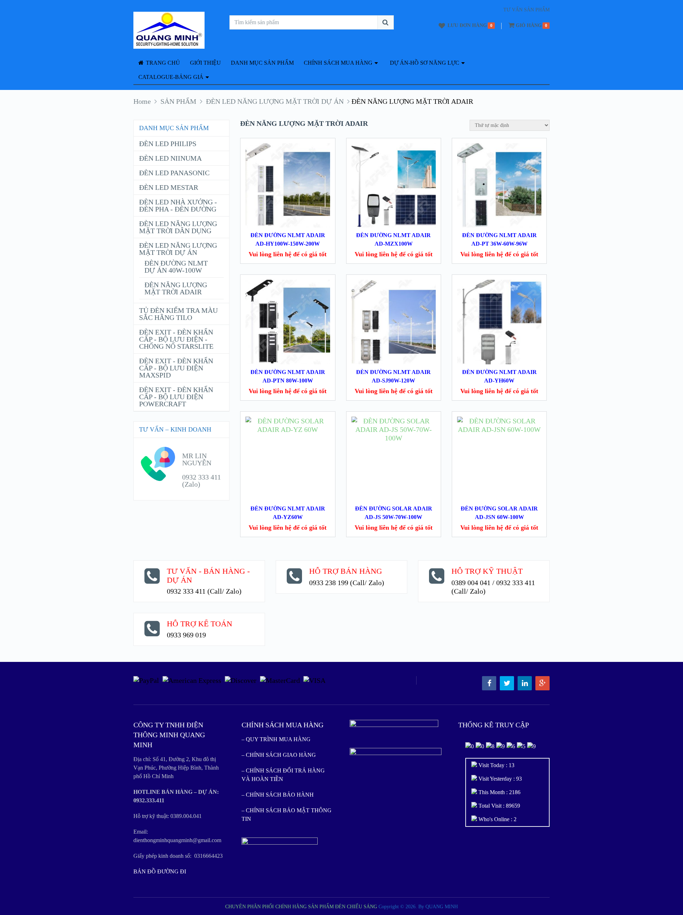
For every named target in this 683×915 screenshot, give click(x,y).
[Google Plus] (542, 683)
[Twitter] (507, 683)
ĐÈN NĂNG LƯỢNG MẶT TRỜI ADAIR (175, 288)
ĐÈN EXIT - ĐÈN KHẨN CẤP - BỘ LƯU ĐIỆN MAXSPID (176, 368)
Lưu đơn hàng (467, 25)
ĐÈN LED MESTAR (168, 187)
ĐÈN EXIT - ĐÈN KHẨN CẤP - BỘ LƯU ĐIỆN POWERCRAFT (176, 396)
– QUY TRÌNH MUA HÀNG (276, 739)
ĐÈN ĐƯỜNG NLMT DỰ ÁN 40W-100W (176, 266)
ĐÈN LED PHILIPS (167, 143)
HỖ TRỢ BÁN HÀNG (345, 571)
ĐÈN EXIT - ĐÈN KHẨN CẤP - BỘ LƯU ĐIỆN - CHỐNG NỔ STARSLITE (176, 339)
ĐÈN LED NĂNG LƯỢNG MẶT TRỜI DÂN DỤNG (178, 227)
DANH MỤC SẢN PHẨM (262, 63)
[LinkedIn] (525, 683)
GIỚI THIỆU (205, 63)
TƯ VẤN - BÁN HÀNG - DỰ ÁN (208, 575)
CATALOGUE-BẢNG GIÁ (170, 77)
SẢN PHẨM (178, 101)
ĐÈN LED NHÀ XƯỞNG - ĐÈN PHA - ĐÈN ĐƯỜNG (178, 205)
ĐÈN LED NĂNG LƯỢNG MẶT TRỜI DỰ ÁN (275, 101)
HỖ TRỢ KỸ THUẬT (487, 571)
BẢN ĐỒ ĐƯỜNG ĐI (159, 871)
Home (142, 101)
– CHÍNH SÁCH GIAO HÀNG (279, 755)
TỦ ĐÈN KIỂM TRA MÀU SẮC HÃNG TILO (178, 314)
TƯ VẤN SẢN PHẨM (526, 9)
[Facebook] (489, 683)
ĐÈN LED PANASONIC (174, 172)
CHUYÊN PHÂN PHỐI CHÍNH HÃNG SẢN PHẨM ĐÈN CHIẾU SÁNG (301, 906)
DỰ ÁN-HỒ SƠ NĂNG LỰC (424, 63)
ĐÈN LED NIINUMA (170, 158)
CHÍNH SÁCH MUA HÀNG (338, 63)
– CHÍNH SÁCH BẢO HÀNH (278, 795)
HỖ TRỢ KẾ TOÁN (199, 623)
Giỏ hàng (529, 25)
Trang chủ (162, 63)
